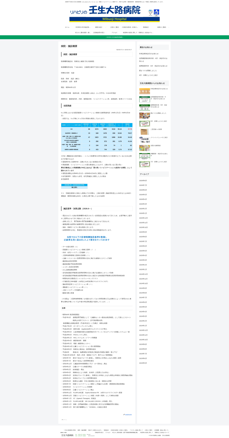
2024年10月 (143, 283)
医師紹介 (106, 430)
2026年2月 (143, 209)
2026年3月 (143, 204)
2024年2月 (143, 321)
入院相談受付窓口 (98, 432)
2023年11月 (143, 335)
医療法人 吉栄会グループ (162, 432)
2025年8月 (143, 237)
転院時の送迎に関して (146, 432)
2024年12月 (143, 274)
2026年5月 (143, 195)
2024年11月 (143, 279)
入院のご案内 (148, 430)
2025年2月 (143, 265)
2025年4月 (143, 255)
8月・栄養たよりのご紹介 (148, 75)
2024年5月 (143, 307)
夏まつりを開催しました (148, 70)
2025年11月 (143, 223)
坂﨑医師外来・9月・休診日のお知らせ (153, 66)
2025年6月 (143, 246)
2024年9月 (143, 288)
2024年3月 (143, 316)
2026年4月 (143, 199)
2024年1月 (143, 326)
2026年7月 (143, 185)
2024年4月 (143, 311)
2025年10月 (143, 227)
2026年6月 (143, 190)
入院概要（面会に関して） (161, 430)
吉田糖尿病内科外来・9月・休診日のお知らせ (153, 59)
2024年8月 (143, 293)
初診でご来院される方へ (95, 430)
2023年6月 (143, 358)
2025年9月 (143, 232)
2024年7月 (143, 297)
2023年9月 (143, 344)
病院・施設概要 (82, 430)
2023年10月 (143, 340)
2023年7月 (143, 354)
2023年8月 (143, 349)
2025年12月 (143, 218)
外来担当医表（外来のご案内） (119, 430)
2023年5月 (143, 363)
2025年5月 (143, 251)
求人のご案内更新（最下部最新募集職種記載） (125, 432)
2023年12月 (143, 330)
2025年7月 (143, 241)
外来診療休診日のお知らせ (149, 54)
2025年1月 (143, 269)
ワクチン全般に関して (136, 430)
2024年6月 (143, 302)
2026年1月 (143, 213)
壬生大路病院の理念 (70, 430)
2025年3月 (143, 260)
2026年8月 (143, 180)
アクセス (107, 432)
